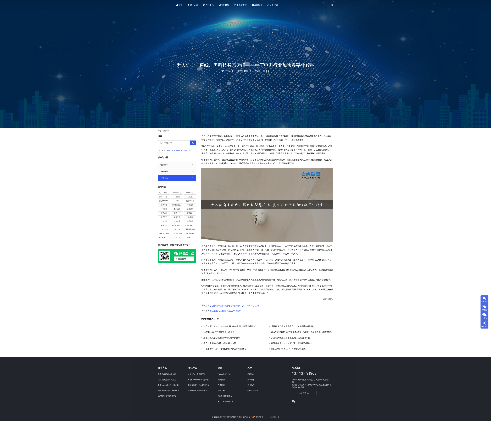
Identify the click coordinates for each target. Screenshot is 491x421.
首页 (180, 5)
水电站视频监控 (190, 217)
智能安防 (177, 217)
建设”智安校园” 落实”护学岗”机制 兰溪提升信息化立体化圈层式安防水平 (302, 332)
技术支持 (164, 165)
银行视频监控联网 (164, 237)
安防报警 (164, 205)
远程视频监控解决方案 (167, 379)
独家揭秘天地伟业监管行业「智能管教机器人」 (292, 343)
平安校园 (164, 209)
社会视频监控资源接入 (190, 225)
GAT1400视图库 (190, 193)
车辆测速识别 (177, 233)
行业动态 (229, 71)
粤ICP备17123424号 (245, 417)
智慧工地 (190, 213)
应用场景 (225, 5)
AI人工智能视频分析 (164, 193)
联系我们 (251, 379)
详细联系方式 (304, 393)
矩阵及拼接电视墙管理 (177, 225)
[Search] (193, 143)
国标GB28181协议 (164, 201)
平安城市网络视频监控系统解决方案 (219, 343)
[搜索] (332, 5)
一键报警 (177, 197)
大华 (173, 150)
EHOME (179, 150)
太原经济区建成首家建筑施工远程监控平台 (290, 337)
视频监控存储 (190, 229)
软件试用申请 (252, 390)
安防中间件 (190, 201)
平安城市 (190, 205)
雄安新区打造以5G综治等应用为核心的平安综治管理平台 (229, 326)
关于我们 (274, 5)
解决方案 (194, 5)
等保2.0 (177, 229)
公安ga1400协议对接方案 (168, 385)
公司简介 (251, 374)
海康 (168, 150)
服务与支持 (241, 5)
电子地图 (190, 221)
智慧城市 (164, 213)
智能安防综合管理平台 (197, 374)
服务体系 (251, 385)
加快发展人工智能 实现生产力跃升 (225, 310)
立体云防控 (164, 229)
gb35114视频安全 (164, 197)
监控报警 (164, 225)
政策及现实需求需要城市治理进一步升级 (221, 337)
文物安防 (190, 209)
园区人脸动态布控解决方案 (168, 390)
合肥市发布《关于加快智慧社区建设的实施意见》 (225, 349)
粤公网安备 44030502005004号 (267, 417)
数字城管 (177, 209)
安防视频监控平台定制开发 (198, 385)
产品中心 (209, 5)
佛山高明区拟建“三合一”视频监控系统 (288, 349)
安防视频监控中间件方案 (197, 390)
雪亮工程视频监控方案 (167, 374)
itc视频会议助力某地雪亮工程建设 (219, 332)
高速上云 (190, 237)
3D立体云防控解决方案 (167, 396)
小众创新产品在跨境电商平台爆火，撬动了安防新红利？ (235, 305)
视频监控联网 (164, 233)
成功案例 (258, 5)
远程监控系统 (190, 233)
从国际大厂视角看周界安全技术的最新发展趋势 (292, 326)
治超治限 (164, 221)
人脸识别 (190, 197)
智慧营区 (164, 217)
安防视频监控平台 (177, 205)
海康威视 (177, 221)
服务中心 (164, 171)
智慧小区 (177, 213)
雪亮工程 (187, 150)
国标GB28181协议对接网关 (199, 379)
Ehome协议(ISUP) (177, 193)
